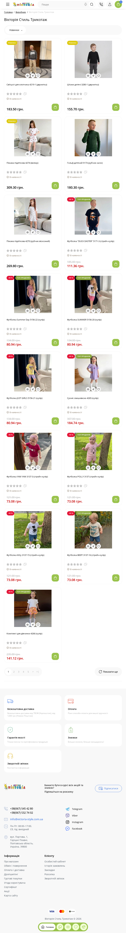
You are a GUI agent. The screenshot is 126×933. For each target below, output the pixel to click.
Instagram (77, 822)
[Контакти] (101, 4)
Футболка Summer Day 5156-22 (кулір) (26, 319)
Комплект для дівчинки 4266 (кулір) (24, 633)
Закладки (49, 870)
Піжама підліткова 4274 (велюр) (22, 162)
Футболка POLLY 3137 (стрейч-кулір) (85, 476)
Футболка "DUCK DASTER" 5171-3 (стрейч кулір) (90, 241)
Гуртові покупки (13, 878)
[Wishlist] (38, 75)
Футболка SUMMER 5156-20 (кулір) (84, 319)
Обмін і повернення (15, 865)
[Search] (86, 4)
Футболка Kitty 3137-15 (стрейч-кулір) (25, 555)
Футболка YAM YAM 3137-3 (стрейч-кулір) (27, 476)
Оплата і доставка (14, 870)
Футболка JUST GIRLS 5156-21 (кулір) (24, 398)
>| (37, 671)
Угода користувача (14, 882)
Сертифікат (10, 887)
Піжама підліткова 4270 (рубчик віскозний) (28, 241)
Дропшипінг (11, 874)
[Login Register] (109, 4)
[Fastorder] (33, 75)
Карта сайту (11, 895)
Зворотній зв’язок (54, 878)
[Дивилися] (60, 927)
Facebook (77, 828)
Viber (75, 815)
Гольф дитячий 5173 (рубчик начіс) (85, 162)
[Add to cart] (55, 107)
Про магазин (11, 861)
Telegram (77, 809)
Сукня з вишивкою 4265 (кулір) (82, 398)
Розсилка (49, 874)
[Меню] (7, 4)
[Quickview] (27, 75)
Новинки (14, 30)
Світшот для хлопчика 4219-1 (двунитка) (27, 84)
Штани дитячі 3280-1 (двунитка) (83, 84)
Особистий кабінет (55, 861)
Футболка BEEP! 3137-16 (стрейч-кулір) (86, 555)
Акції (7, 891)
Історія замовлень (54, 865)
